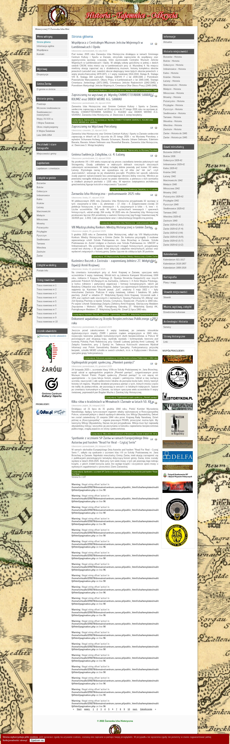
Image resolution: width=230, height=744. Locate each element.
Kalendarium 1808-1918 (174, 267)
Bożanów (41, 183)
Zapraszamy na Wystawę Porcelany (94, 126)
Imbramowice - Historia (174, 69)
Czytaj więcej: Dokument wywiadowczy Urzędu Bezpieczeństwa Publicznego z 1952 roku (121, 358)
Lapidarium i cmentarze (48, 168)
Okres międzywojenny (47, 127)
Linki (165, 342)
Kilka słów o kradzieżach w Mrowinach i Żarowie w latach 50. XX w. (113, 402)
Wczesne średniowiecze (48, 108)
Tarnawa (41, 243)
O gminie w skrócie (46, 89)
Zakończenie (146, 709)
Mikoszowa (42, 219)
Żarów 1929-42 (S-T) (173, 240)
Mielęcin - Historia (172, 89)
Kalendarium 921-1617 (174, 259)
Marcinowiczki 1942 (173, 180)
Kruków (40, 203)
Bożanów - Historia (172, 57)
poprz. (87, 709)
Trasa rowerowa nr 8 (46, 313)
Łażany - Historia (171, 81)
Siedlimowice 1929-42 (174, 208)
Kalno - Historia (170, 73)
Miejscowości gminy (46, 153)
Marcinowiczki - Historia (175, 85)
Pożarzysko (42, 227)
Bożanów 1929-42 (172, 152)
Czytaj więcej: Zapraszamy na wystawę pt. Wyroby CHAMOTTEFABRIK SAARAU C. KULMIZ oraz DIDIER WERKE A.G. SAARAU (112, 121)
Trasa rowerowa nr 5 (46, 301)
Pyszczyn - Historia (173, 109)
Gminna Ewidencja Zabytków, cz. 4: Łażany (98, 154)
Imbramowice (43, 195)
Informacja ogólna (45, 46)
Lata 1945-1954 (44, 135)
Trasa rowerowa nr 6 (46, 305)
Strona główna (44, 42)
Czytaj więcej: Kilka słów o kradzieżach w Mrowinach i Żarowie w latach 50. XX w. (124, 434)
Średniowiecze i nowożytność (44, 113)
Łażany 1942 (169, 176)
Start (79, 709)
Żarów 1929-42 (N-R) (173, 237)
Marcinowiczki (44, 211)
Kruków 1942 (169, 172)
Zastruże (41, 251)
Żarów (40, 255)
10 (129, 709)
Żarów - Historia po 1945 (175, 137)
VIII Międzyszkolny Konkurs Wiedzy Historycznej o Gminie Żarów (112, 227)
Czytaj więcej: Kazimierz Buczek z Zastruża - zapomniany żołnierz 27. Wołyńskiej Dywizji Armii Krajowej (115, 314)
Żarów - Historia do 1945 (175, 133)
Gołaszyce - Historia (173, 65)
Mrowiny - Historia (172, 97)
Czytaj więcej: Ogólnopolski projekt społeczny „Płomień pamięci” (131, 397)
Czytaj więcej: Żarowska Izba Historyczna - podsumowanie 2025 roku (129, 223)
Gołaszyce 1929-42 (172, 160)
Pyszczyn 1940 (170, 204)
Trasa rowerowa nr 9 (46, 317)
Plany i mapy (169, 282)
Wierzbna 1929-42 (172, 216)
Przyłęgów (42, 231)
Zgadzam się (37, 740)
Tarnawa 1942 (170, 212)
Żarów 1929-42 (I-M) (173, 233)
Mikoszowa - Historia (173, 93)
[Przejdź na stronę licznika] (51, 336)
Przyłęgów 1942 (171, 200)
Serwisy (167, 327)
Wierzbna (41, 247)
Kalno (39, 199)
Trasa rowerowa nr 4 (46, 297)
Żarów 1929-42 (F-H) (173, 228)
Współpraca (42, 50)
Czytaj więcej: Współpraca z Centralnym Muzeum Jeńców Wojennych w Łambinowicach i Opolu (123, 90)
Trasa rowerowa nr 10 (47, 321)
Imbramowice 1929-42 (174, 164)
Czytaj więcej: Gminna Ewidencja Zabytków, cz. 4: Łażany (134, 189)
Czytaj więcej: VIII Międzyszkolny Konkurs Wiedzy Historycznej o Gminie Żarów (125, 256)
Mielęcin (41, 215)
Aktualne (167, 42)
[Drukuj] (156, 44)
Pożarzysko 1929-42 (173, 196)
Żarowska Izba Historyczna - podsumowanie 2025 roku (106, 194)
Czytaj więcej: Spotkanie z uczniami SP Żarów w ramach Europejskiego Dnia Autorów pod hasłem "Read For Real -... (114, 473)
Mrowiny (41, 223)
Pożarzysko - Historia (173, 101)
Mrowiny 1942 (170, 192)
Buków (40, 187)
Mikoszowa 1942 (171, 188)
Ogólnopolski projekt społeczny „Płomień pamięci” (103, 362)
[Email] (151, 44)
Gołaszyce (42, 191)
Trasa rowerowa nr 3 (46, 293)
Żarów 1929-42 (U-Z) (173, 245)
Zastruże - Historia (172, 129)
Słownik (167, 297)
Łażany (40, 207)
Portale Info (42, 270)
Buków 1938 (169, 156)
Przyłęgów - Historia (173, 105)
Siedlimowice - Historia (174, 113)
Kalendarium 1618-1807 (174, 263)
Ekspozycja (42, 74)
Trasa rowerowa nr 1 (46, 285)
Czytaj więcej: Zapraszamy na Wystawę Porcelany (137, 150)
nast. (135, 709)
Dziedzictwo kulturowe (174, 312)
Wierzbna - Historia (172, 125)
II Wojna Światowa (46, 131)
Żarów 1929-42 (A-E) (173, 224)
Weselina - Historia (172, 121)
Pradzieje (41, 104)
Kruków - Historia (171, 77)
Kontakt (40, 54)
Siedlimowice (43, 239)
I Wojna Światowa (45, 123)
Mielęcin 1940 (170, 184)
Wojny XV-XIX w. (45, 119)
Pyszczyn (41, 235)
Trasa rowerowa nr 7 (46, 309)
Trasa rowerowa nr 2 (46, 289)
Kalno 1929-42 (170, 168)
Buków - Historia (171, 61)
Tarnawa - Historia (172, 117)
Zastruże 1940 (170, 220)
